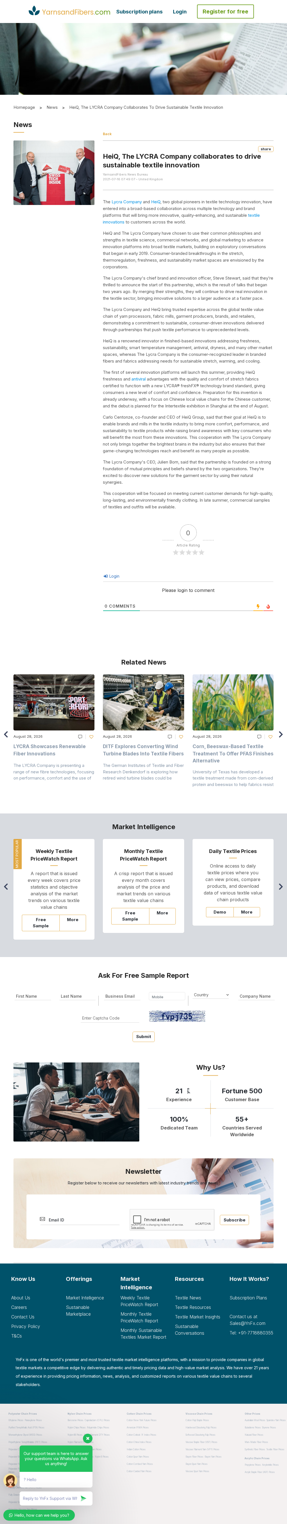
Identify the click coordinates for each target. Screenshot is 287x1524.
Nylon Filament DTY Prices (97, 1434)
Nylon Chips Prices (76, 1427)
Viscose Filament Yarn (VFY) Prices (202, 1449)
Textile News (188, 1298)
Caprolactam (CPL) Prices (97, 1420)
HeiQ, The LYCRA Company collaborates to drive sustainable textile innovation (146, 107)
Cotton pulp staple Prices (197, 1420)
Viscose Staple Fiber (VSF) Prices (201, 1442)
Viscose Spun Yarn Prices (197, 1471)
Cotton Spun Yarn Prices (138, 1456)
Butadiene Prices (253, 1427)
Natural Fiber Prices (254, 1434)
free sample (41, 923)
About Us (20, 1298)
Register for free (225, 11)
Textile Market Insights (197, 1317)
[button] (282, 737)
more (72, 919)
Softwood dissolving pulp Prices (200, 1434)
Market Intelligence (85, 1298)
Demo (220, 912)
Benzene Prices (75, 1420)
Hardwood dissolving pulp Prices (201, 1427)
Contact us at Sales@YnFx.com (247, 1320)
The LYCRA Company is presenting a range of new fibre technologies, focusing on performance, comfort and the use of (53, 772)
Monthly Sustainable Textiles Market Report (143, 1333)
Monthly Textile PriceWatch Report (139, 1317)
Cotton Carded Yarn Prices (139, 1471)
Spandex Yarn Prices (276, 1420)
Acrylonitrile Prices (270, 1464)
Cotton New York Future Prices (141, 1420)
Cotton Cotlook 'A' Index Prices (141, 1434)
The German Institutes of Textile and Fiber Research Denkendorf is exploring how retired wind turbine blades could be (143, 772)
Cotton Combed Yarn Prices (140, 1464)
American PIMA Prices (138, 1427)
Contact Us (22, 1317)
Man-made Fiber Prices (256, 1442)
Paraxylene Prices (33, 1420)
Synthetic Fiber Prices (255, 1449)
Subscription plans (139, 12)
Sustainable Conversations (189, 1330)
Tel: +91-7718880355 (251, 1333)
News (52, 107)
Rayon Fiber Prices (194, 1456)
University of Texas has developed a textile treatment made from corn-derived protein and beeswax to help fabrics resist (233, 778)
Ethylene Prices (15, 1420)
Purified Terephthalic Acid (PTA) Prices (26, 1427)
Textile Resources (193, 1307)
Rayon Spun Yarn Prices (196, 1464)
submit (143, 1036)
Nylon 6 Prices (101, 1456)
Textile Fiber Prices (275, 1449)
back (107, 134)
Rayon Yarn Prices (213, 1456)
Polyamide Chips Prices (98, 1427)
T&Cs (16, 1336)
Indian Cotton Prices (136, 1449)
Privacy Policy (25, 1326)
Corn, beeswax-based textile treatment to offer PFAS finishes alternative (233, 754)
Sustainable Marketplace (78, 1310)
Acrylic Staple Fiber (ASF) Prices (260, 1472)
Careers (19, 1307)
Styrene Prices (269, 1427)
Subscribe (235, 1220)
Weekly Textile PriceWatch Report (139, 1301)
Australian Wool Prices (255, 1420)
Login (180, 12)
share (266, 149)
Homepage (24, 107)
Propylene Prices (253, 1464)
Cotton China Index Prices (139, 1442)
